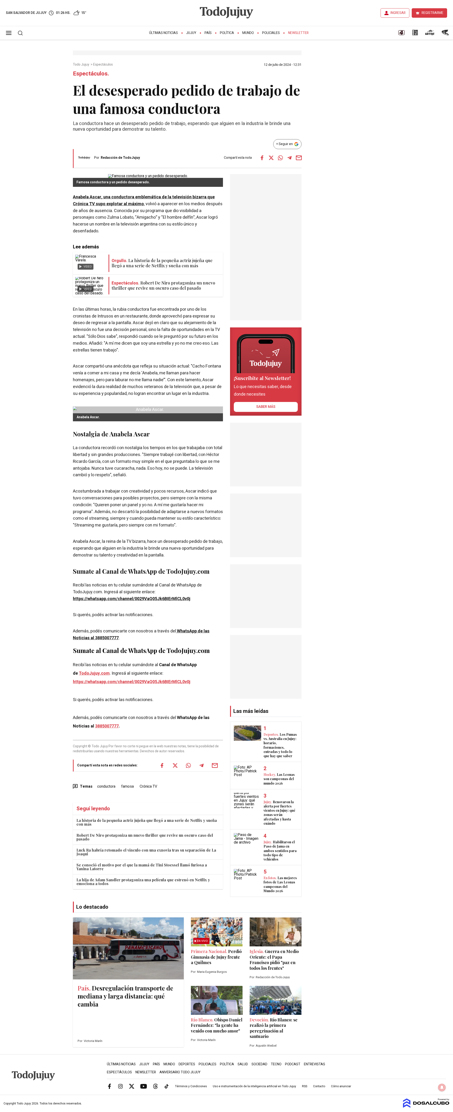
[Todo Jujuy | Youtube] (143, 1086)
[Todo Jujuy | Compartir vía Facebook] (262, 158)
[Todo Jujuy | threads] (155, 1086)
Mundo (248, 32)
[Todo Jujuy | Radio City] (415, 34)
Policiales (271, 32)
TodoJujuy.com (94, 673)
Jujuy (191, 32)
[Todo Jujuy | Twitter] (131, 1086)
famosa (127, 786)
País (208, 32)
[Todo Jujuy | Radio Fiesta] (445, 34)
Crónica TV (148, 786)
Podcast (292, 1064)
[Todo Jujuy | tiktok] (166, 1086)
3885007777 (107, 726)
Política (227, 32)
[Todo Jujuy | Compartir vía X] (271, 158)
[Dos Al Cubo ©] (426, 1106)
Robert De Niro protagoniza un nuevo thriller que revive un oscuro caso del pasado (144, 837)
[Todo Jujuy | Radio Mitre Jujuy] (429, 34)
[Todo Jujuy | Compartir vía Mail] (299, 158)
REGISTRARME (432, 12)
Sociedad (259, 1064)
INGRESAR (398, 12)
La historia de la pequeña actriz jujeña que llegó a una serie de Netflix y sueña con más (146, 822)
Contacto (319, 1086)
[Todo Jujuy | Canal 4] (401, 34)
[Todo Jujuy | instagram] (120, 1086)
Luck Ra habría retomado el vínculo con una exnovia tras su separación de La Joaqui (146, 852)
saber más (265, 407)
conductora (106, 786)
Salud (243, 1064)
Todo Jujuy (81, 64)
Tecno (276, 1064)
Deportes (187, 1064)
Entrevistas (314, 1064)
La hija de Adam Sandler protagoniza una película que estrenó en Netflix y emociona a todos (143, 881)
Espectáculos (103, 64)
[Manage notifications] (442, 1087)
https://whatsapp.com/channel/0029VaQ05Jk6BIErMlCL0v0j (131, 599)
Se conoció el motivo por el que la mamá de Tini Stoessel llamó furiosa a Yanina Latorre (141, 866)
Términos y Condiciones (191, 1086)
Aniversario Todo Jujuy (180, 1072)
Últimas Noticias (163, 32)
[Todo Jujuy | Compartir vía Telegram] (289, 158)
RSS (304, 1086)
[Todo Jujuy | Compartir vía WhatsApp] (280, 158)
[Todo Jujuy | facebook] (109, 1086)
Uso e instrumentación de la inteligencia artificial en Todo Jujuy (254, 1086)
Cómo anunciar (341, 1086)
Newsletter (298, 32)
